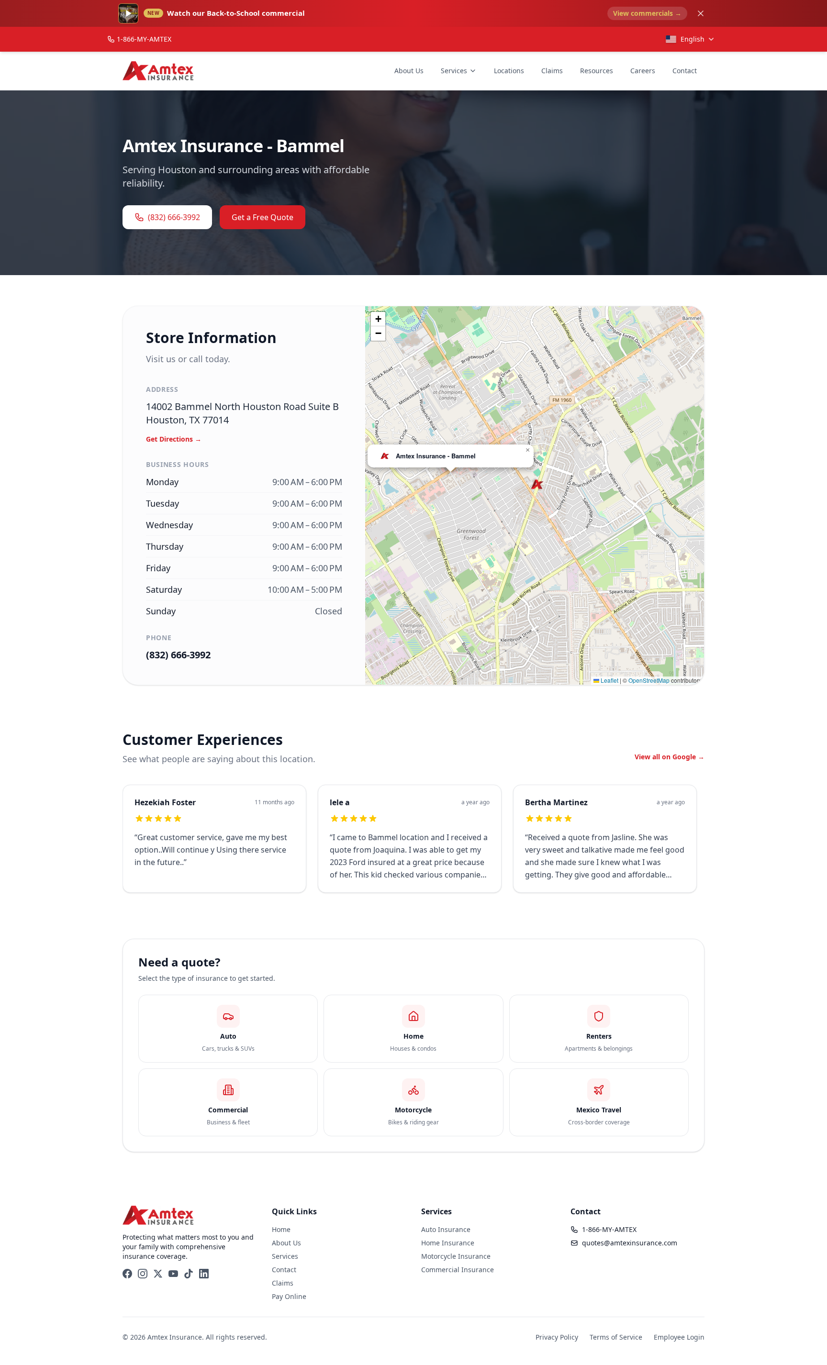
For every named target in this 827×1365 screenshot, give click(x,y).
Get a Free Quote (262, 217)
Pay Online (289, 1296)
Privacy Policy (557, 1337)
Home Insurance (447, 1242)
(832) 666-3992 (174, 217)
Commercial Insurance (457, 1269)
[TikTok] (188, 1273)
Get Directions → (173, 439)
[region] (413, 844)
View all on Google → (669, 756)
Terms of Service (616, 1337)
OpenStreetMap (649, 680)
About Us (409, 70)
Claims (552, 70)
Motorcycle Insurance (456, 1256)
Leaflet (608, 680)
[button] (537, 484)
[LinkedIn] (204, 1273)
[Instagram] (142, 1273)
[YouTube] (173, 1273)
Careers (642, 70)
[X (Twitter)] (158, 1273)
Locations (509, 70)
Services (454, 70)
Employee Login (679, 1337)
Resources (596, 70)
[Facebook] (127, 1273)
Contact (684, 70)
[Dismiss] (700, 13)
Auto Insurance (445, 1229)
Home (281, 1229)
